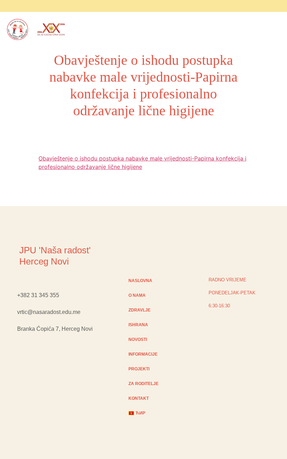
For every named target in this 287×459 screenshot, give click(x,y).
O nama (137, 295)
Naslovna (140, 280)
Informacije (143, 354)
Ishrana (138, 324)
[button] (79, 30)
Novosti (137, 339)
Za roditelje (143, 383)
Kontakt (138, 398)
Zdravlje (139, 310)
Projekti (138, 368)
